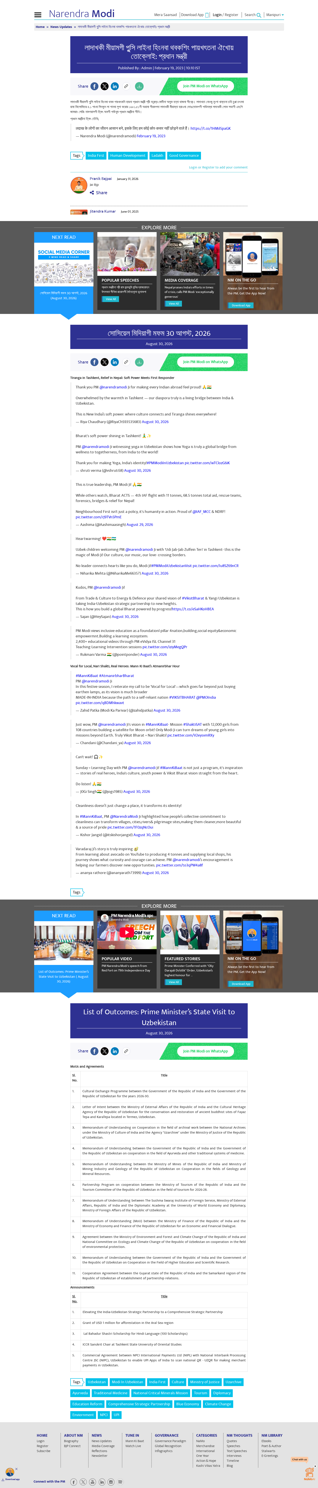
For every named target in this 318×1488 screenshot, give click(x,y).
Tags (76, 155)
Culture (178, 1382)
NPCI (104, 1415)
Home (40, 27)
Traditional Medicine (110, 1393)
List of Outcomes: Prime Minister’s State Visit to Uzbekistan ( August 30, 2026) (64, 976)
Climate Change (218, 1404)
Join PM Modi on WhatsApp (205, 86)
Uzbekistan (97, 1382)
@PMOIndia (206, 697)
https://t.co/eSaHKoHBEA (193, 609)
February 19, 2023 (151, 136)
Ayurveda (80, 1393)
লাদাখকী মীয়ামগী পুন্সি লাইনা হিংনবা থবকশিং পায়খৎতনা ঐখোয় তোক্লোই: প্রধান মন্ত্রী (159, 52)
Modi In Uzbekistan (127, 1382)
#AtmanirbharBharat (116, 676)
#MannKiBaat (87, 676)
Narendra (82, 14)
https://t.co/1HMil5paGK (211, 128)
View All (111, 299)
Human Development (128, 155)
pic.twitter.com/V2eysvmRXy (190, 735)
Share (100, 193)
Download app (12, 1479)
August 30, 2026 (155, 422)
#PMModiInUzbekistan (165, 463)
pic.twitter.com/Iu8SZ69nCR (216, 566)
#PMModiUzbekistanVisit (171, 566)
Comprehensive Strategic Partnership (139, 1404)
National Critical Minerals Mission (160, 1393)
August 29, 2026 (140, 525)
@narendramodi (113, 387)
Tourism (200, 1393)
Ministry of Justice (205, 1382)
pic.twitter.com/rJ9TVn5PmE (99, 517)
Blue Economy (187, 1404)
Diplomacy (222, 1393)
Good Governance (184, 155)
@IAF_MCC (202, 512)
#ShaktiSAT (192, 724)
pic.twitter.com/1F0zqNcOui (130, 827)
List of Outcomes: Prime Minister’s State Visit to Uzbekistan (159, 1017)
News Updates (61, 27)
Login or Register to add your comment (218, 167)
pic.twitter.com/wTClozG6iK (207, 463)
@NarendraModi (124, 816)
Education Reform (87, 1404)
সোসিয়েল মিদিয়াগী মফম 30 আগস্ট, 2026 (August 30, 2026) (63, 295)
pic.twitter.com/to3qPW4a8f (179, 865)
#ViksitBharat (193, 598)
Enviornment (83, 1415)
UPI (116, 1415)
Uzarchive (233, 1382)
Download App (241, 305)
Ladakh (157, 155)
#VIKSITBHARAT (182, 697)
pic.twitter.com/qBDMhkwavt (100, 703)
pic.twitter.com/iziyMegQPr (165, 647)
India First (96, 155)
